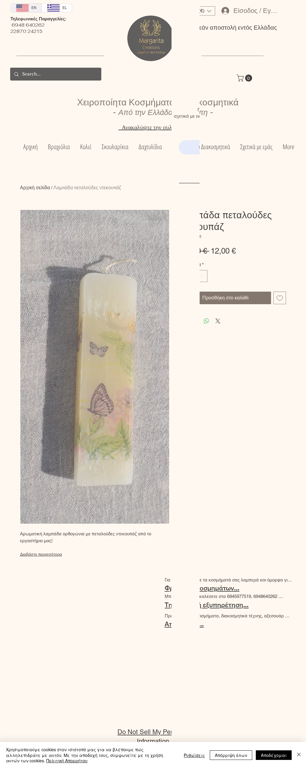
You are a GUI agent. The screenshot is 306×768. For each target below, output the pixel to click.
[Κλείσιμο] (298, 755)
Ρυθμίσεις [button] (194, 755)
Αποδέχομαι (274, 755)
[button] (299, 8)
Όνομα (205, 138)
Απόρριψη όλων (231, 755)
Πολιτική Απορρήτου (67, 761)
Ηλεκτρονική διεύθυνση (233, 166)
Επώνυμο (262, 138)
